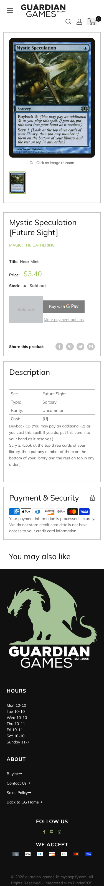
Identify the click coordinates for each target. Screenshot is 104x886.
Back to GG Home (23, 802)
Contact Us (17, 783)
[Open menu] (10, 10)
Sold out (26, 309)
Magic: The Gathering (32, 245)
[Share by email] (91, 346)
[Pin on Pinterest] (70, 346)
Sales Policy (17, 792)
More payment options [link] (64, 319)
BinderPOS (83, 882)
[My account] (79, 22)
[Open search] (68, 22)
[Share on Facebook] (59, 346)
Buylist (13, 773)
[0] (92, 21)
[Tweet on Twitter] (80, 346)
